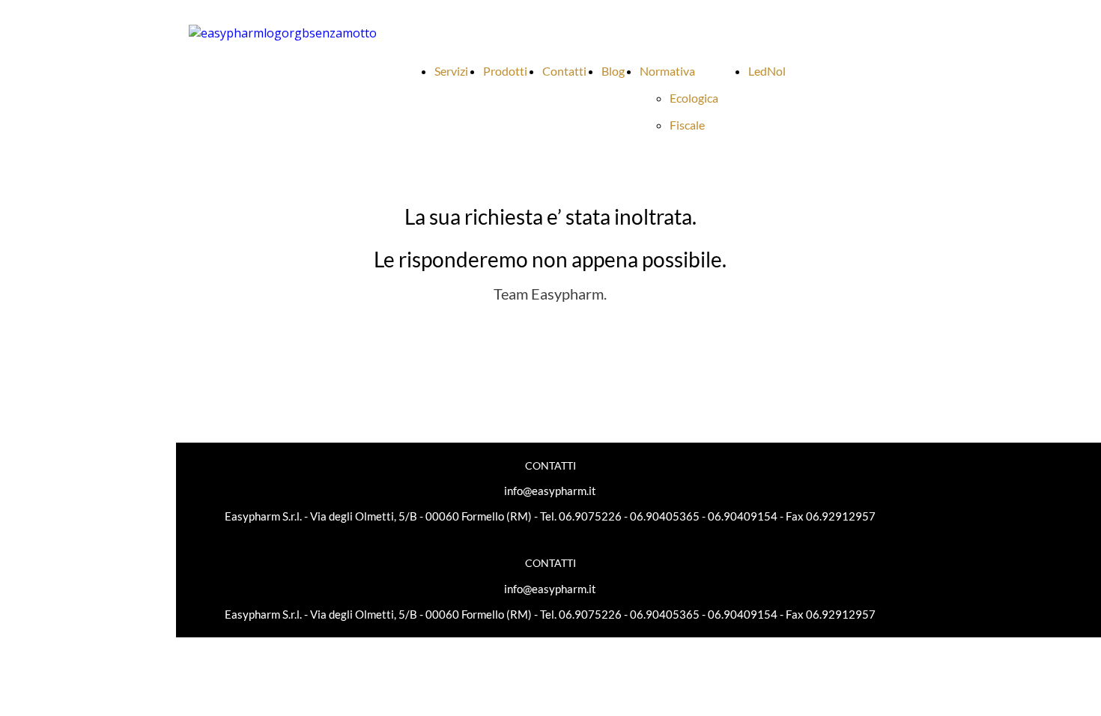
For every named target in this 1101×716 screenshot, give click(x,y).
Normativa (667, 71)
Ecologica (694, 98)
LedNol (767, 71)
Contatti (564, 71)
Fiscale (687, 125)
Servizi (451, 71)
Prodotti (505, 71)
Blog (613, 71)
